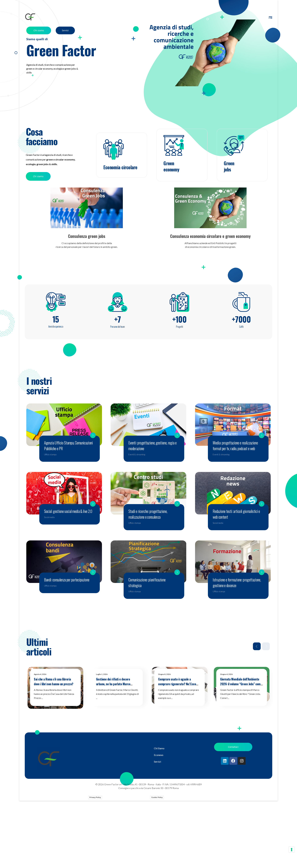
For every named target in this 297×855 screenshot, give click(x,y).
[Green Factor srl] (30, 16)
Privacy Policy (95, 797)
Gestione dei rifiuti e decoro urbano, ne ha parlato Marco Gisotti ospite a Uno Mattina (113, 684)
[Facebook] (233, 761)
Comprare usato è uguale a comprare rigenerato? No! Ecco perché (177, 684)
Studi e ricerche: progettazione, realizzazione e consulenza (147, 514)
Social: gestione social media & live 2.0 (68, 511)
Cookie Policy (157, 797)
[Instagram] (242, 761)
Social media (49, 517)
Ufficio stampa (50, 454)
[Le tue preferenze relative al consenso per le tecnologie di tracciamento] (292, 850)
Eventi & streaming (136, 454)
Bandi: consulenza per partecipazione (66, 579)
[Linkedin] (225, 761)
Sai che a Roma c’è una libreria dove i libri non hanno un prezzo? (53, 681)
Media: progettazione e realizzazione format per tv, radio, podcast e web (235, 445)
